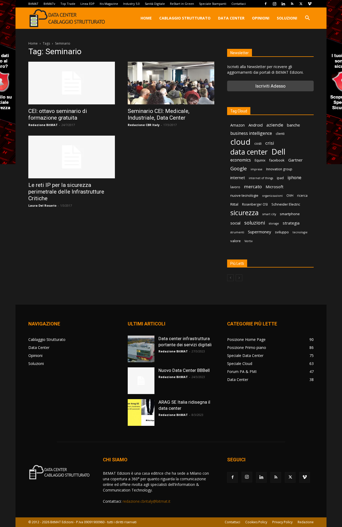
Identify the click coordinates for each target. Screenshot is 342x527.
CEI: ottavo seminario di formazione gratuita (57, 114)
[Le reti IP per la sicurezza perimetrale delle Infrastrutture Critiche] (71, 157)
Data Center (231, 18)
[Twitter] (301, 3)
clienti (280, 133)
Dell (278, 152)
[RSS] (292, 3)
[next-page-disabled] (239, 277)
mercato (253, 186)
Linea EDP (87, 4)
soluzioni (254, 222)
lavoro (235, 187)
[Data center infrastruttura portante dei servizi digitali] (141, 349)
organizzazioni (272, 196)
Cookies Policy (256, 522)
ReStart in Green (182, 4)
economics (240, 160)
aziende (274, 125)
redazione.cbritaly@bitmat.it (146, 501)
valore (235, 240)
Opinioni (260, 18)
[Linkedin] (283, 3)
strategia (291, 223)
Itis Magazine (109, 4)
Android (255, 125)
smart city (269, 214)
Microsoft (274, 186)
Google (238, 168)
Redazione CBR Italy (144, 125)
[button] (307, 18)
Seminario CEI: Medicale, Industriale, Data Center (158, 114)
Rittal (234, 204)
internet (237, 177)
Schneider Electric (285, 204)
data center (249, 152)
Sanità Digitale (155, 4)
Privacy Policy (282, 522)
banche (293, 125)
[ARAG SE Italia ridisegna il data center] (141, 412)
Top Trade (67, 4)
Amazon (237, 125)
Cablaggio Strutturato (185, 18)
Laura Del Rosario (42, 205)
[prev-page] (230, 277)
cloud (240, 142)
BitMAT (33, 4)
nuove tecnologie (244, 195)
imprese (256, 169)
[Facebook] (266, 3)
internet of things (261, 178)
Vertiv (248, 241)
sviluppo (282, 232)
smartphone (290, 213)
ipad (280, 178)
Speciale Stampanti (212, 4)
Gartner (295, 160)
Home (146, 18)
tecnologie (300, 232)
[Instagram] (274, 3)
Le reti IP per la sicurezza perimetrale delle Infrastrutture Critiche (66, 192)
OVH (289, 195)
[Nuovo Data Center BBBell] (141, 380)
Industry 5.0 (131, 4)
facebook (277, 160)
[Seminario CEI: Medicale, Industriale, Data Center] (171, 83)
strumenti (237, 232)
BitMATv (49, 4)
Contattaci (238, 4)
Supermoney (259, 231)
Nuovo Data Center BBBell (184, 370)
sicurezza (244, 212)
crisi (269, 143)
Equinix (260, 160)
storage (274, 223)
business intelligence (251, 133)
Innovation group (279, 169)
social (235, 223)
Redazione (306, 522)
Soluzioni (287, 18)
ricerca (302, 195)
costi (258, 143)
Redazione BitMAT (43, 125)
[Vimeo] (310, 3)
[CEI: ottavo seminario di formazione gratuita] (71, 83)
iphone (294, 177)
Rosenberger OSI (255, 204)
